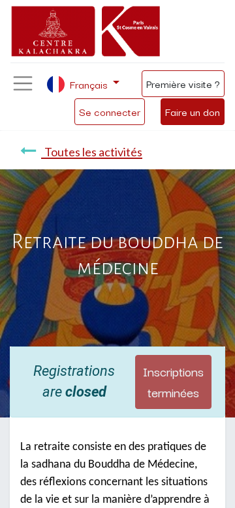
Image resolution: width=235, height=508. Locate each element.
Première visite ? (183, 83)
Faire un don (192, 111)
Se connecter (109, 111)
